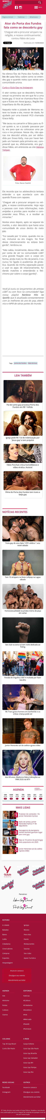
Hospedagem (7, 963)
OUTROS (26, 1082)
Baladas (5, 930)
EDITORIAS (27, 991)
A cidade (5, 925)
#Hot (25, 1015)
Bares (4, 934)
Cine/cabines (7, 949)
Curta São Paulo (8, 1048)
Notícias (21, 17)
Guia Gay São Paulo (31, 1048)
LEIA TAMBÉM (23, 375)
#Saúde (26, 1024)
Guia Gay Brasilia (30, 1053)
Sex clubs (27, 953)
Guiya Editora (28, 1044)
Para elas (27, 934)
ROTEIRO (5, 920)
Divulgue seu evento (17, 975)
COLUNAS (6, 1039)
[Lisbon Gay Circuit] (23, 899)
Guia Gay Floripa (29, 1067)
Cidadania (6, 944)
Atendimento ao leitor (16, 980)
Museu (26, 930)
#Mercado (27, 1019)
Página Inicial (7, 17)
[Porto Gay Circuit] (23, 907)
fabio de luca (32, 363)
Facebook (6, 1087)
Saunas (27, 949)
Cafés (4, 939)
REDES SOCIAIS (8, 1082)
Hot (3, 996)
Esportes (5, 958)
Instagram (6, 1092)
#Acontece (27, 1010)
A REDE (26, 1039)
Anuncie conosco (16, 971)
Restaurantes (29, 944)
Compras (5, 953)
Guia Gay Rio (28, 1072)
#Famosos (34, 17)
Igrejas (26, 925)
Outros (5, 1015)
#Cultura (26, 1000)
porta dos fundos (20, 363)
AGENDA (27, 789)
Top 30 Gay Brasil (9, 1044)
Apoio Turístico (30, 958)
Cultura (5, 1010)
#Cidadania (27, 1005)
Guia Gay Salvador (30, 1058)
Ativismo (5, 1000)
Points (26, 939)
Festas (4, 1005)
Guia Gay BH (28, 1063)
